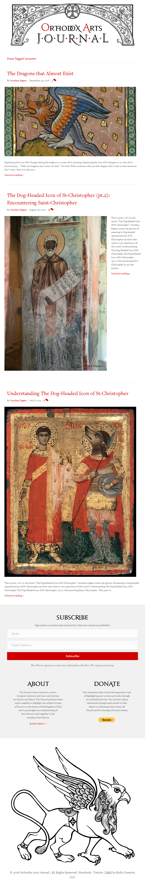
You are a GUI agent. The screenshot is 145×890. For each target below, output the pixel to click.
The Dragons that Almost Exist (40, 73)
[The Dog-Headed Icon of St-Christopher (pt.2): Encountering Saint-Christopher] (55, 293)
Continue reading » (14, 175)
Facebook (85, 872)
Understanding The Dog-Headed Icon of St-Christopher (67, 393)
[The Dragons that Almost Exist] (70, 121)
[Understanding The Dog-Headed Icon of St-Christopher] (70, 491)
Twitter (98, 872)
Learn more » (38, 723)
